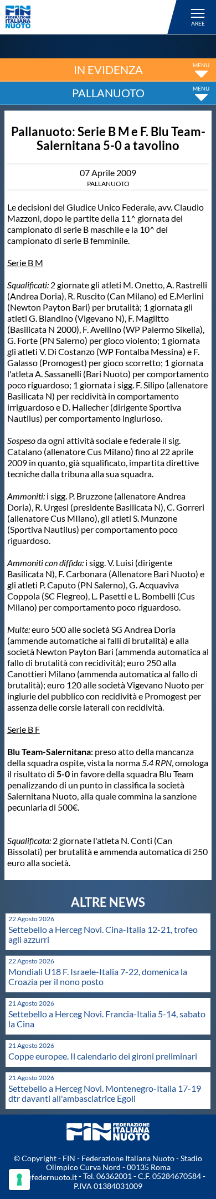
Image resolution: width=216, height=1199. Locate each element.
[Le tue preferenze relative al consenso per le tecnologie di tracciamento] (19, 1179)
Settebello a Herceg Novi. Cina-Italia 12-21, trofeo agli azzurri (103, 934)
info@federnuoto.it (44, 1177)
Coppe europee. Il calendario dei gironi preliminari (102, 1056)
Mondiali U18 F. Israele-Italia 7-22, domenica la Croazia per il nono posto (97, 976)
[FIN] (93, 17)
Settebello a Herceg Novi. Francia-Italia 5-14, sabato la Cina (106, 1018)
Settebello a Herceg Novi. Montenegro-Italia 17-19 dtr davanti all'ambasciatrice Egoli (104, 1093)
